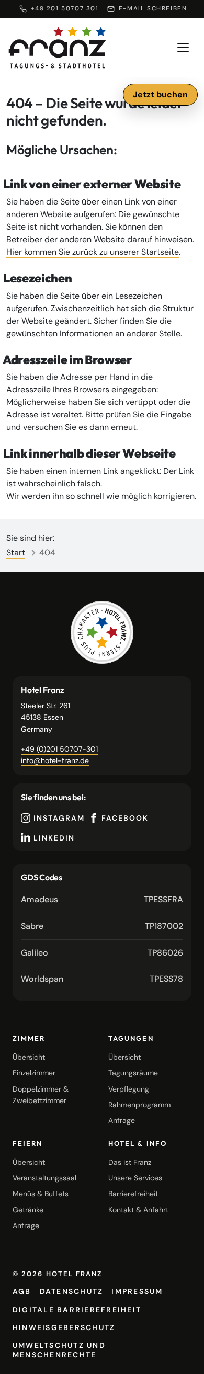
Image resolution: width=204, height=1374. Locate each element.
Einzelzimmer (34, 1072)
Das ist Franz (129, 1162)
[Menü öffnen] (183, 47)
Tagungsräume (133, 1072)
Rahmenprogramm (139, 1104)
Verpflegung (128, 1089)
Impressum (137, 1291)
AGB (22, 1291)
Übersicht (29, 1057)
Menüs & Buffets (41, 1193)
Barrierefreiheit (133, 1193)
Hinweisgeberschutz (64, 1327)
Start (15, 552)
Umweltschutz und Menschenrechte (59, 1350)
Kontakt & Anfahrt (138, 1209)
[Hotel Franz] (102, 632)
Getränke (28, 1209)
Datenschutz (72, 1291)
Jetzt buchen (160, 94)
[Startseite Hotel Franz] (57, 47)
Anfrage (121, 1120)
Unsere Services (135, 1178)
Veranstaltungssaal (44, 1178)
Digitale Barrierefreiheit (77, 1309)
